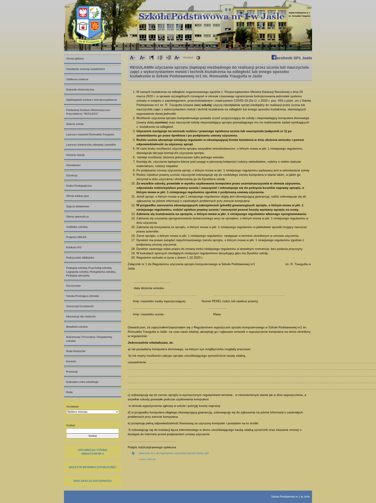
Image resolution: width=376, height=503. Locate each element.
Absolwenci (73, 165)
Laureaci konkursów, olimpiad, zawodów (91, 144)
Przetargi (71, 371)
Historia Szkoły (75, 155)
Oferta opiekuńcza (77, 216)
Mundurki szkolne (77, 326)
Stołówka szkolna (77, 226)
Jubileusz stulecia (77, 79)
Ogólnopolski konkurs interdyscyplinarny (91, 99)
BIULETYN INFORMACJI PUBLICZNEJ (92, 467)
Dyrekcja (71, 175)
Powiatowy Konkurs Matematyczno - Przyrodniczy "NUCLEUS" (88, 112)
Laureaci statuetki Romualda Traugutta (90, 134)
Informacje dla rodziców (81, 316)
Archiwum (72, 406)
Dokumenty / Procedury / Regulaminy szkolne (89, 339)
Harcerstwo (73, 285)
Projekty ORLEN (76, 237)
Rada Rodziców (75, 351)
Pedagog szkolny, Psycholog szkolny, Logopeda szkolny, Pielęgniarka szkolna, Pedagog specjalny (91, 271)
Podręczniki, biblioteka (80, 257)
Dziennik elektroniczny (80, 89)
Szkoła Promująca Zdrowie (82, 296)
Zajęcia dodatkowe (77, 206)
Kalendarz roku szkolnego (82, 382)
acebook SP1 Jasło (293, 58)
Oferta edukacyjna (77, 196)
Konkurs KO (73, 247)
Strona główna (75, 58)
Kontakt (71, 361)
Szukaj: (70, 425)
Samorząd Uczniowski (80, 306)
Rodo (69, 392)
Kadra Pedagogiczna (79, 185)
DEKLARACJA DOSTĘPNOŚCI (93, 481)
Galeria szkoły (75, 124)
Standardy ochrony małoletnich (85, 69)
